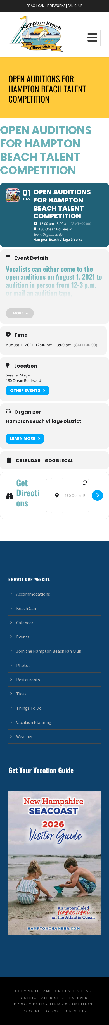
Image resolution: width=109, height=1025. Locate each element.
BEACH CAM (36, 5)
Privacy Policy (31, 1004)
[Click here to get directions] (97, 495)
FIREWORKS (56, 5)
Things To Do (29, 708)
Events (22, 637)
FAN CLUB (75, 5)
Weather (24, 736)
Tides (21, 694)
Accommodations (33, 594)
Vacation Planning (33, 722)
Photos (23, 665)
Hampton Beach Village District (43, 421)
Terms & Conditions (72, 1004)
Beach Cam (26, 608)
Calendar (28, 460)
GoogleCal (59, 460)
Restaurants (28, 679)
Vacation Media (68, 1010)
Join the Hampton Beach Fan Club (48, 651)
